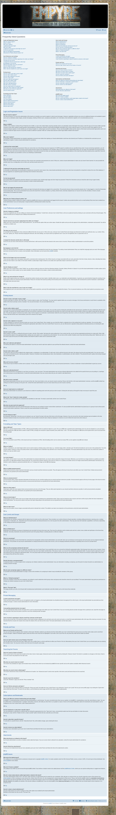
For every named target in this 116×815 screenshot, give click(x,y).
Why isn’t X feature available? (62, 96)
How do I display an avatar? (9, 66)
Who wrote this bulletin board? (62, 95)
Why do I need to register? (9, 41)
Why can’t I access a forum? (9, 81)
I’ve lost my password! (8, 50)
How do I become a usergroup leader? (64, 47)
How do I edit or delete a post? (10, 74)
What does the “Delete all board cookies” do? (13, 52)
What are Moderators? (61, 43)
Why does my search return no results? (64, 71)
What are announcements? (9, 102)
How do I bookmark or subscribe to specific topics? (67, 81)
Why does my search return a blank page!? (65, 72)
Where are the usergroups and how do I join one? (66, 45)
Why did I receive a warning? (9, 84)
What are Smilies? (7, 97)
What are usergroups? (61, 44)
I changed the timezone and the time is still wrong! (14, 61)
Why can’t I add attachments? (9, 83)
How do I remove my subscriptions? (64, 84)
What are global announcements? (10, 100)
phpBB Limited (44, 759)
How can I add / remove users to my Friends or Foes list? (68, 65)
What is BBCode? (7, 95)
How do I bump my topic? (9, 90)
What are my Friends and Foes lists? (64, 63)
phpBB (51, 251)
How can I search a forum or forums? (64, 69)
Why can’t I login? (7, 47)
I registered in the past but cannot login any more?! (14, 48)
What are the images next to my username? (13, 64)
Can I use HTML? (7, 96)
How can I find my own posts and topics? (65, 75)
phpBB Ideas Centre (69, 768)
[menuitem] (12, 30)
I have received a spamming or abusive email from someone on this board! (72, 59)
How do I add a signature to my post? (11, 76)
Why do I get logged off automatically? (11, 51)
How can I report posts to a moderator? (12, 86)
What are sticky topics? (8, 103)
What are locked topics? (8, 104)
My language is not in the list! (9, 63)
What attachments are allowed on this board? (65, 89)
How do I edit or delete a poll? (9, 80)
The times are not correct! (9, 60)
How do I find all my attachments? (63, 90)
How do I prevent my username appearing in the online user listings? (18, 59)
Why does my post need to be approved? (12, 88)
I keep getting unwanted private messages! (65, 57)
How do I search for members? (62, 74)
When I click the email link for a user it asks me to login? (15, 68)
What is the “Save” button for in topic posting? (13, 87)
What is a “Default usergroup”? (62, 50)
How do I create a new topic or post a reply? (13, 73)
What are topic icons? (8, 106)
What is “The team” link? (61, 51)
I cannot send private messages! (63, 56)
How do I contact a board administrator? (64, 99)
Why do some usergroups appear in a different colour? (68, 48)
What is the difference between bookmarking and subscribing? (69, 80)
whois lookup (6, 778)
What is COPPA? (7, 43)
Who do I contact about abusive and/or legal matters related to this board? (72, 98)
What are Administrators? (61, 41)
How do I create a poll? (8, 77)
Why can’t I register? (8, 44)
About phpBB (6, 760)
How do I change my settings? (10, 57)
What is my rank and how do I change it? (12, 67)
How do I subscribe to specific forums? (64, 83)
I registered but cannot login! (9, 45)
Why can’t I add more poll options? (10, 79)
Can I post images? (7, 99)
